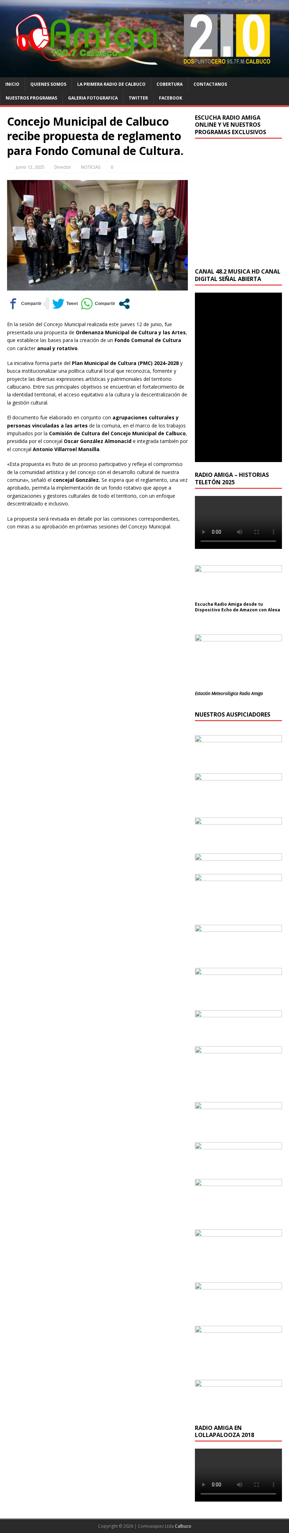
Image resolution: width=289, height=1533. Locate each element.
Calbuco (183, 1526)
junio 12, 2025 (30, 167)
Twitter (138, 98)
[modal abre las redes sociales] (124, 304)
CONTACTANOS (210, 84)
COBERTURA (169, 84)
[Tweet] (65, 304)
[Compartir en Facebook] (24, 304)
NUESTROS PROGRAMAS (31, 98)
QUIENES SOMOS (48, 84)
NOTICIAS (91, 167)
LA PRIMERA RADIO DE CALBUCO (111, 84)
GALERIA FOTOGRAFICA (93, 98)
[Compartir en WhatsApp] (98, 304)
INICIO (12, 84)
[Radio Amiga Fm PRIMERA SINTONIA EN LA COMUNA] (144, 73)
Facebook (170, 98)
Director (62, 167)
